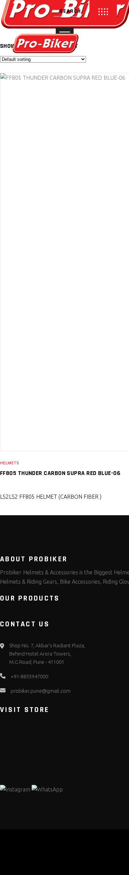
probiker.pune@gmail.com (41, 691)
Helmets (9, 463)
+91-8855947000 (29, 676)
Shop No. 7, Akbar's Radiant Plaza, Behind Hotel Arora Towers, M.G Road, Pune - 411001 (47, 653)
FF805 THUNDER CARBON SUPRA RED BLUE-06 (60, 473)
